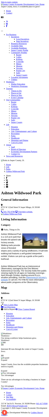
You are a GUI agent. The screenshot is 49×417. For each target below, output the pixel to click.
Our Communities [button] (13, 100)
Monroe (19, 66)
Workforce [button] (10, 82)
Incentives (15, 37)
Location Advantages (19, 77)
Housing (14, 127)
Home (8, 11)
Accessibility (11, 399)
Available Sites (17, 46)
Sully (18, 73)
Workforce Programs (19, 86)
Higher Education (18, 84)
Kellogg (19, 59)
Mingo (18, 64)
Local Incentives (22, 39)
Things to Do (16, 91)
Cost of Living (17, 143)
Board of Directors (18, 149)
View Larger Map (11, 305)
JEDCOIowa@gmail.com (17, 406)
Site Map (9, 397)
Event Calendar (17, 98)
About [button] (8, 145)
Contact (9, 13)
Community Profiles (19, 53)
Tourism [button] (9, 89)
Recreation (15, 134)
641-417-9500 (41, 403)
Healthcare (15, 138)
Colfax (18, 57)
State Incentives (22, 41)
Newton (19, 68)
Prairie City (20, 71)
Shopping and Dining (19, 140)
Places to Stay (16, 95)
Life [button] (7, 125)
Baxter (18, 55)
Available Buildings (19, 48)
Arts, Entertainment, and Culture (24, 131)
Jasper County (21, 75)
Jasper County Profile (19, 50)
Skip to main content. (9, 2)
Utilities (14, 80)
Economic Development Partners (24, 152)
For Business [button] (11, 35)
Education (15, 129)
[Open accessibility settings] (4, 412)
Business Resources (19, 44)
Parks (13, 136)
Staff (13, 147)
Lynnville (20, 62)
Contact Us (15, 154)
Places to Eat (16, 93)
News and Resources (14, 156)
